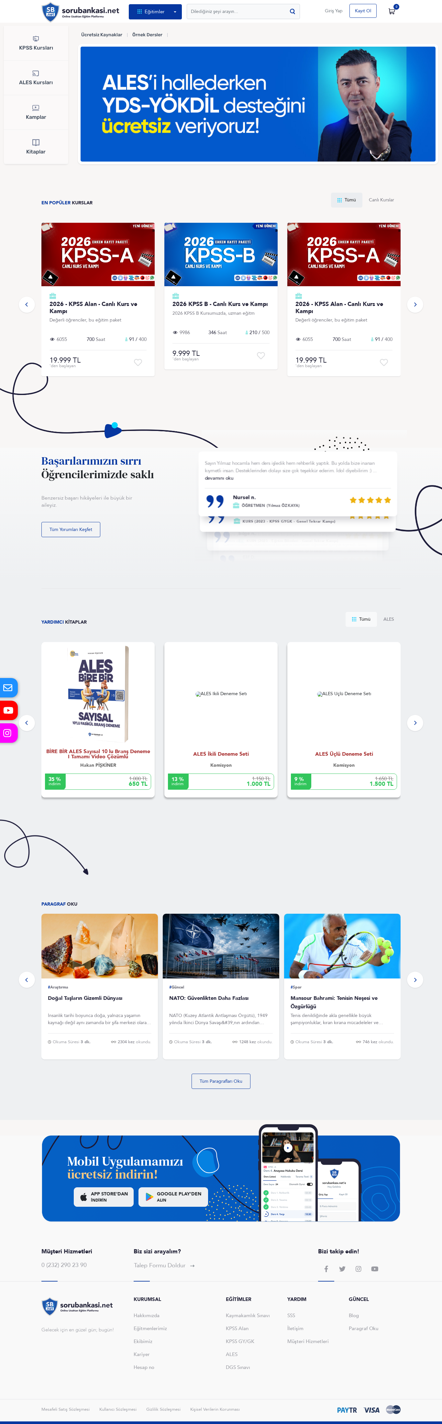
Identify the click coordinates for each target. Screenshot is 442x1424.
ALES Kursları (36, 82)
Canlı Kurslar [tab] (381, 200)
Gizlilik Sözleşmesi (163, 1409)
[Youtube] (9, 710)
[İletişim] (9, 687)
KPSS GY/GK (240, 1341)
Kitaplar (36, 152)
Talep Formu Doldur (160, 1265)
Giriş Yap (334, 11)
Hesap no (144, 1367)
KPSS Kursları (36, 48)
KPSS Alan (237, 1328)
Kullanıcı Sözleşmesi (118, 1409)
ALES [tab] (388, 619)
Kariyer (142, 1354)
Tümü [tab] (349, 200)
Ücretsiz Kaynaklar (101, 35)
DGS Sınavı (238, 1367)
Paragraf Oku (363, 1328)
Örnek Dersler (147, 35)
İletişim (295, 1328)
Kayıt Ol (363, 11)
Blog (354, 1315)
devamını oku (219, 478)
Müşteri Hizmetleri (308, 1341)
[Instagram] (9, 733)
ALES (232, 1354)
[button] (27, 305)
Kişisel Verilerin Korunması (215, 1409)
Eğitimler (154, 11)
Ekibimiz (143, 1341)
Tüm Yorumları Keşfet (71, 529)
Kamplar (36, 117)
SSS (291, 1315)
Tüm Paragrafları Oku (221, 1081)
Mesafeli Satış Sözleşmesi (65, 1409)
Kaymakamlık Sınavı (248, 1315)
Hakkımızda (147, 1315)
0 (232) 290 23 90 (64, 1265)
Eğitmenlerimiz (150, 1328)
